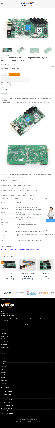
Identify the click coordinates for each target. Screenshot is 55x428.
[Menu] (2, 4)
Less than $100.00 (10, 87)
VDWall (3, 375)
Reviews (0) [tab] (25, 95)
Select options (27, 278)
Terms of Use (4, 336)
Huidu (7, 55)
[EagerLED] (7, 305)
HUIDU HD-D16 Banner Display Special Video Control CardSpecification (20, 249)
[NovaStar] (19, 293)
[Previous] (4, 28)
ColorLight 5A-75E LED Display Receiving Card (9, 273)
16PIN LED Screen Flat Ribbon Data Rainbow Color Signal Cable (27, 273)
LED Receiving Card (6, 399)
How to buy (4, 333)
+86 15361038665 (11, 310)
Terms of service (5, 347)
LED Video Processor (6, 408)
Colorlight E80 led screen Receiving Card (45, 273)
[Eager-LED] (7, 293)
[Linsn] (44, 293)
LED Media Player (13, 84)
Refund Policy (4, 341)
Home (2, 55)
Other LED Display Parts (7, 413)
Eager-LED (4, 358)
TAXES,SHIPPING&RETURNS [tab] (35, 95)
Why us (3, 350)
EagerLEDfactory (10, 315)
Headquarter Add (5, 318)
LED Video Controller (6, 394)
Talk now (50, 220)
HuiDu (5, 89)
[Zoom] (3, 43)
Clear (52, 66)
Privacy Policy (4, 344)
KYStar (3, 377)
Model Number (4, 68)
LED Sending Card (6, 397)
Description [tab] (4, 95)
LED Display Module (6, 391)
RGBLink (3, 383)
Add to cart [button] (9, 278)
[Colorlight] (31, 293)
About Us (3, 339)
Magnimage (4, 380)
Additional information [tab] (14, 95)
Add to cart (14, 74)
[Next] (51, 28)
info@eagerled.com (10, 312)
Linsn (2, 369)
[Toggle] (53, 391)
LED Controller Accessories (8, 405)
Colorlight (3, 366)
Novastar (3, 361)
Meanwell (3, 372)
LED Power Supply (6, 410)
